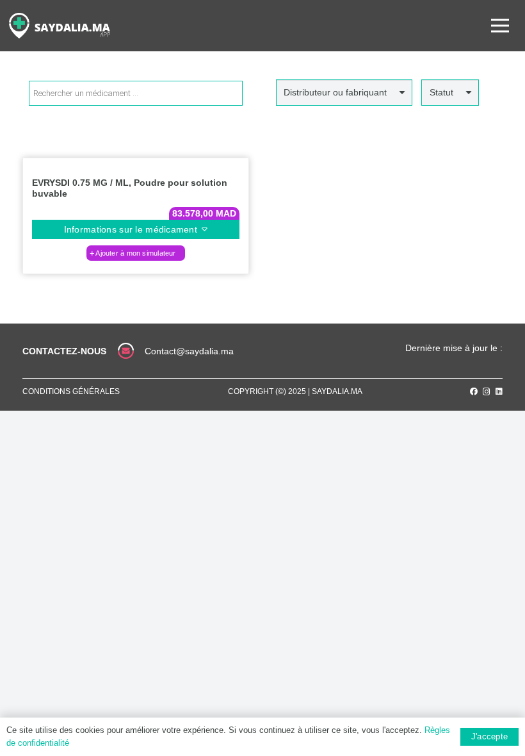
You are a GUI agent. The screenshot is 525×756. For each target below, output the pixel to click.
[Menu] (500, 26)
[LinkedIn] (499, 391)
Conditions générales (71, 391)
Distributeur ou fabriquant (335, 92)
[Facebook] (474, 391)
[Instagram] (486, 392)
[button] (135, 253)
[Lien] (59, 25)
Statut (441, 92)
